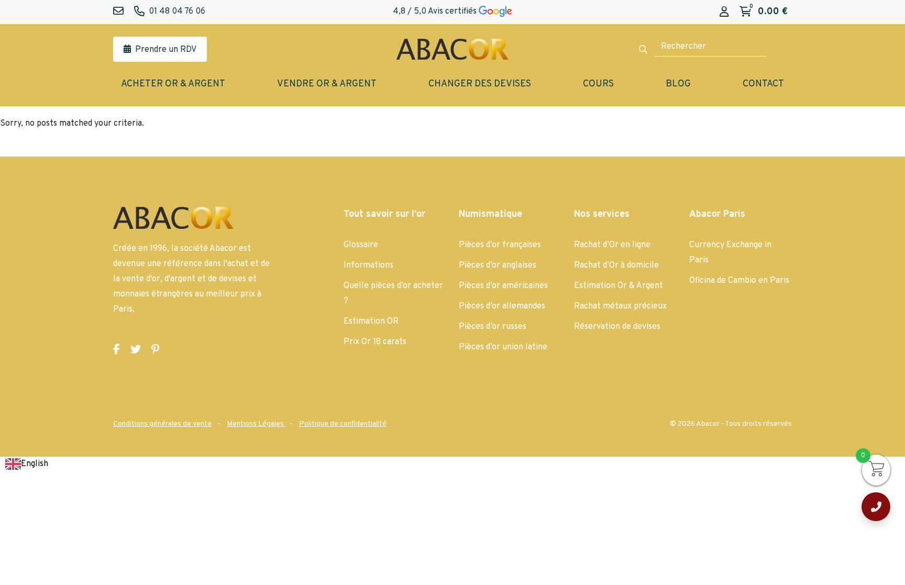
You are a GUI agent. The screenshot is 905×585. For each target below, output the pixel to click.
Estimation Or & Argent (618, 286)
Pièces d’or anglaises (497, 265)
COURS (598, 84)
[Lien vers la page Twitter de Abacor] (135, 350)
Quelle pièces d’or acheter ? (393, 293)
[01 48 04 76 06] (876, 506)
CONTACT (763, 84)
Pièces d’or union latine (503, 347)
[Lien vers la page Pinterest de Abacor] (155, 350)
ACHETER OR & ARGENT (173, 84)
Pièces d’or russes (492, 327)
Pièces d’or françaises (500, 245)
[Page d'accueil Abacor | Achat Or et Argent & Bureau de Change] (452, 49)
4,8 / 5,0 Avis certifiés (436, 11)
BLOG (678, 84)
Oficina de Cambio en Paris (739, 280)
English (34, 464)
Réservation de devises (617, 327)
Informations (368, 265)
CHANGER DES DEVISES (479, 84)
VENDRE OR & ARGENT (327, 84)
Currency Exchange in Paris (730, 253)
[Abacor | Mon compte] (724, 12)
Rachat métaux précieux (620, 306)
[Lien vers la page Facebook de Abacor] (116, 350)
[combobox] (26, 464)
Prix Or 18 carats (375, 342)
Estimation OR (371, 321)
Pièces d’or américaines (503, 286)
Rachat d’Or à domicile (616, 265)
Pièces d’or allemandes (502, 306)
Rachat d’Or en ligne (612, 245)
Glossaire (361, 245)
